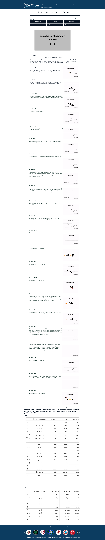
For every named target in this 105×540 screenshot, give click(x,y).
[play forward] (79, 532)
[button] (28, 532)
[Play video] (52, 44)
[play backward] (25, 532)
